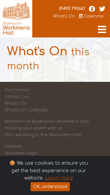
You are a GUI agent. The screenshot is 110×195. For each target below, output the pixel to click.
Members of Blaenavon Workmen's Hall (47, 121)
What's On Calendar (26, 110)
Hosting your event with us (33, 128)
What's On (64, 16)
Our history (17, 89)
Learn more (59, 178)
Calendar (93, 16)
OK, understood (50, 186)
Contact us (16, 96)
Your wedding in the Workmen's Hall (43, 134)
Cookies (13, 146)
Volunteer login (21, 153)
